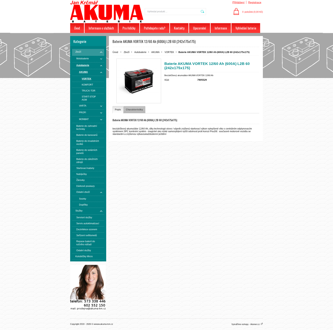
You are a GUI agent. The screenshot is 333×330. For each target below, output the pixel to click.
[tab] (118, 109)
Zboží (127, 52)
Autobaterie (140, 52)
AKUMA (155, 52)
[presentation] (118, 109)
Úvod (77, 28)
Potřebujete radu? (154, 28)
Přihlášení (238, 2)
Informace (221, 28)
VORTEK (169, 52)
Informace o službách (101, 28)
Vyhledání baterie (245, 28)
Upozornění (199, 28)
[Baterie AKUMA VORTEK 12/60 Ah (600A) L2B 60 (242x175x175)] (138, 81)
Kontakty (179, 28)
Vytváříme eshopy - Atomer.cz (245, 324)
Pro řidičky (129, 28)
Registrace (254, 2)
